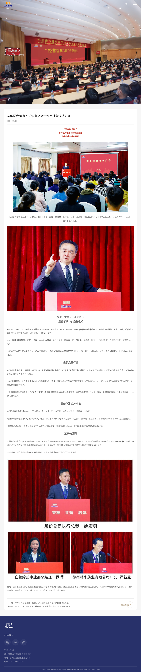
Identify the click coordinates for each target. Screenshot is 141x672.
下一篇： (38, 606)
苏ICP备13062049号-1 (92, 669)
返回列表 (125, 604)
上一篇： (38, 603)
